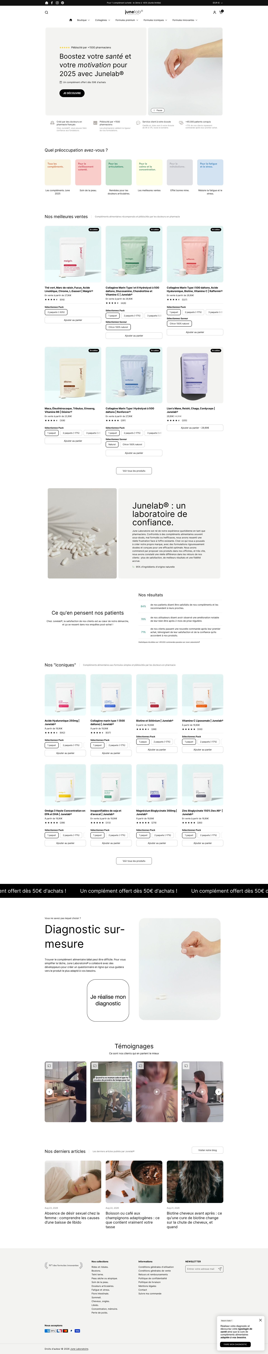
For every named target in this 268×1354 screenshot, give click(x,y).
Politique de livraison (149, 1282)
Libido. (95, 1305)
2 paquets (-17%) (132, 315)
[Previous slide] (49, 1091)
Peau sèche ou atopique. (105, 1278)
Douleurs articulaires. (103, 1286)
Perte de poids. (100, 1312)
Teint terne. (97, 1274)
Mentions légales (147, 1286)
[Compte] (214, 12)
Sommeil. (96, 1297)
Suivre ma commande (149, 1293)
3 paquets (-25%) (155, 315)
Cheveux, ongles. (101, 1301)
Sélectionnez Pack (54, 307)
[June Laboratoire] (134, 12)
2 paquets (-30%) (56, 312)
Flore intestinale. (100, 1293)
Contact (142, 1289)
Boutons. (96, 1270)
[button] (46, 12)
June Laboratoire (79, 1348)
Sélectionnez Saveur (116, 322)
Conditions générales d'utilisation (156, 1267)
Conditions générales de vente (154, 1270)
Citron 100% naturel (118, 327)
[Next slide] (218, 1091)
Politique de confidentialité (152, 1278)
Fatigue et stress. (101, 1289)
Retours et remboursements (153, 1274)
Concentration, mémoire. (105, 1308)
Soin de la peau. (100, 1282)
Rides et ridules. (100, 1267)
